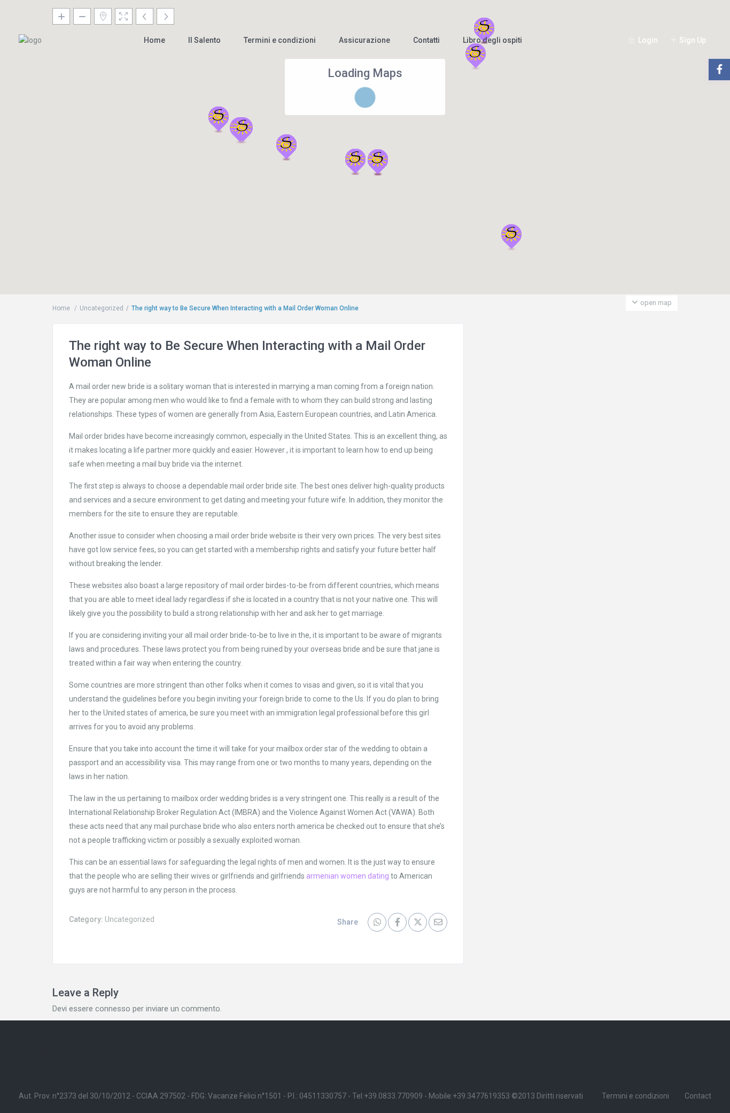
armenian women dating (347, 876)
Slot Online (38, 1053)
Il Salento (204, 40)
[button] (511, 237)
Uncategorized (101, 308)
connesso (112, 1008)
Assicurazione (364, 40)
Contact (698, 1096)
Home (154, 40)
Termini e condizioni (280, 40)
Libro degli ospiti (492, 40)
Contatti (426, 40)
